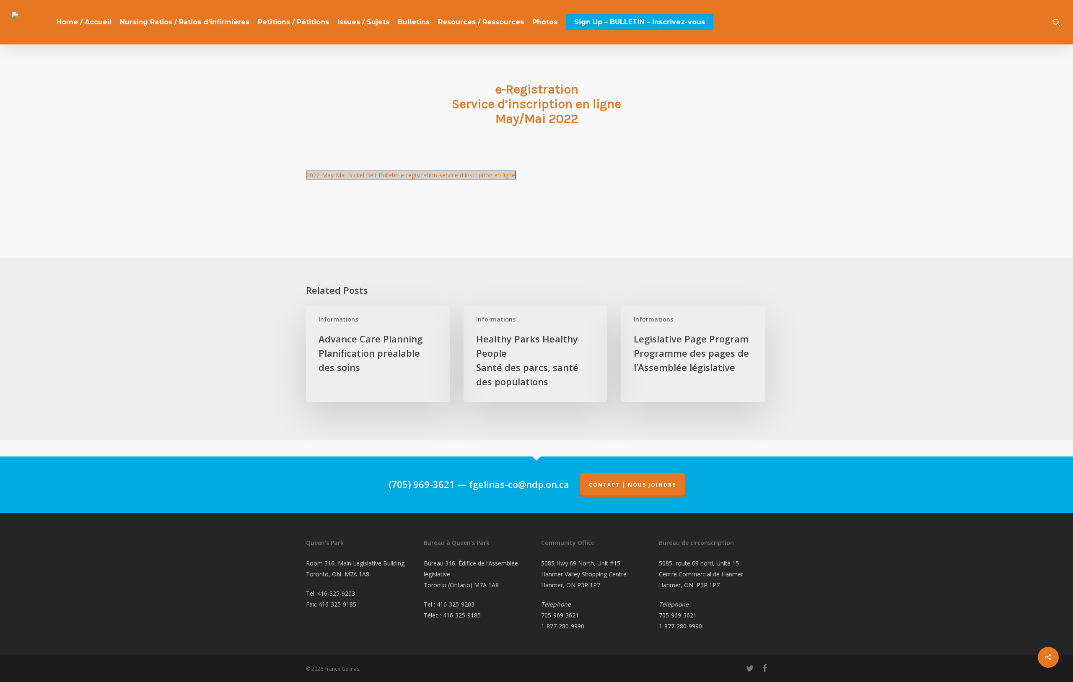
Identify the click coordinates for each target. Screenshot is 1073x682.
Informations (338, 319)
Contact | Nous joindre (632, 484)
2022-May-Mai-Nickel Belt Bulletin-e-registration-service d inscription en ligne (410, 175)
